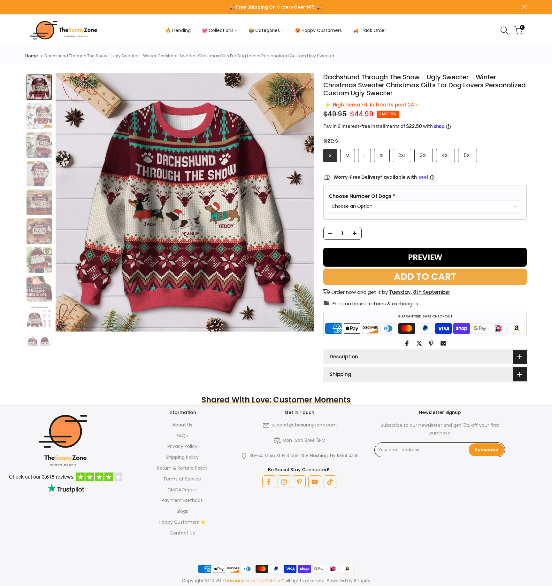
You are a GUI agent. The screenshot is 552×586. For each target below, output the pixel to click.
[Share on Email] (443, 343)
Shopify (362, 580)
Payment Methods (182, 500)
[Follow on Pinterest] (299, 481)
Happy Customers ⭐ (182, 522)
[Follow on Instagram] (284, 481)
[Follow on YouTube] (314, 481)
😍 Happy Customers (318, 30)
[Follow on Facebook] (268, 481)
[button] (425, 196)
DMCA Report (182, 490)
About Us (182, 425)
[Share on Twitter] (419, 343)
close (27, 6)
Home (31, 56)
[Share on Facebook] (407, 343)
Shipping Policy (182, 457)
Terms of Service (182, 479)
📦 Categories (264, 30)
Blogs (182, 511)
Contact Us (182, 533)
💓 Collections (218, 30)
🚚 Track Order (369, 30)
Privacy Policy (182, 446)
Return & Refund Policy (182, 468)
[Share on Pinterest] (431, 343)
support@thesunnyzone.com (304, 425)
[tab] (39, 87)
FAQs (182, 436)
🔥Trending (178, 30)
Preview (425, 257)
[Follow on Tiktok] (330, 481)
